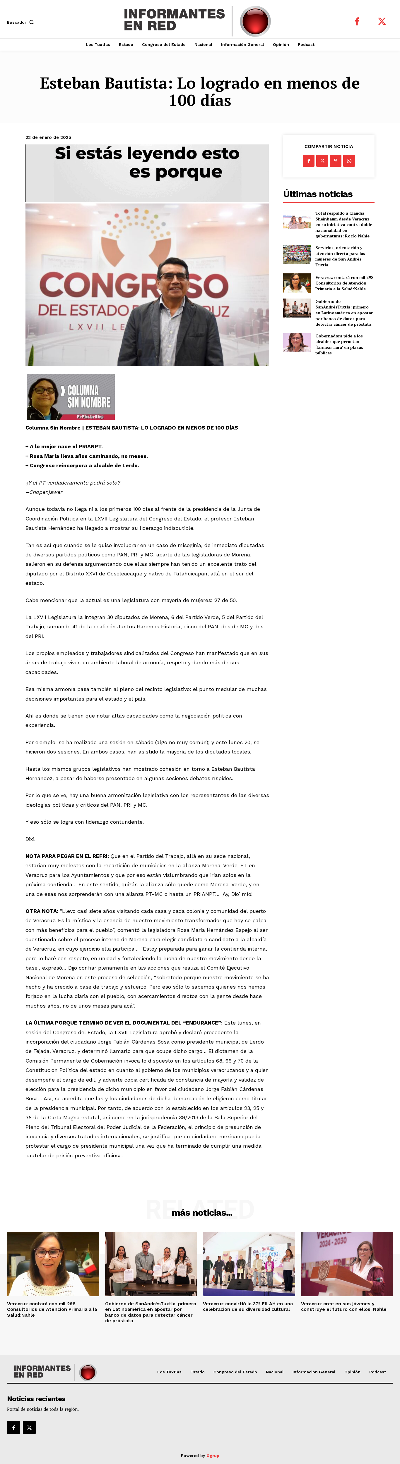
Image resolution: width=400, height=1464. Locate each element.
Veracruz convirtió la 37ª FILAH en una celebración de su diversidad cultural (248, 1306)
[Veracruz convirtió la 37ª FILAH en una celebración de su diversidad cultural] (249, 1264)
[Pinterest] (335, 161)
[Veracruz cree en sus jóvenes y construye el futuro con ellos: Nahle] (347, 1264)
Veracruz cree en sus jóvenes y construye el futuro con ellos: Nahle (344, 1306)
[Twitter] (382, 22)
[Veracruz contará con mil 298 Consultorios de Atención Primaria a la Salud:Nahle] (296, 282)
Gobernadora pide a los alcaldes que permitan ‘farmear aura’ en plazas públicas (339, 344)
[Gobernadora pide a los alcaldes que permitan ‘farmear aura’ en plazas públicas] (296, 342)
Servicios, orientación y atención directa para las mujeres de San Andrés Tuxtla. (340, 256)
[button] (21, 22)
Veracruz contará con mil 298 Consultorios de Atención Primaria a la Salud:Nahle (344, 283)
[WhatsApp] (349, 161)
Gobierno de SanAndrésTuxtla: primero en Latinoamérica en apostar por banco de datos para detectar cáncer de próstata (344, 313)
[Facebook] (357, 22)
